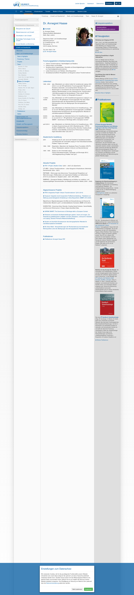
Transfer (47, 11)
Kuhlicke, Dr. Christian (24, 94)
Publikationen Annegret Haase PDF (55, 239)
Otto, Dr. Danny (22, 100)
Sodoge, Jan (21, 109)
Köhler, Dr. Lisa (22, 92)
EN (119, 3)
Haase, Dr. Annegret (23, 81)
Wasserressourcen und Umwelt (25, 32)
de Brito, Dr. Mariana (23, 71)
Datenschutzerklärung (52, 583)
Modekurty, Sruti (22, 96)
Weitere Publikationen (102, 340)
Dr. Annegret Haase (50, 51)
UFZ (21, 11)
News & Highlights (22, 56)
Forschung (28, 11)
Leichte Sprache (80, 3)
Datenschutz (100, 3)
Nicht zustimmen (77, 589)
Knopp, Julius (21, 90)
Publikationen (21, 111)
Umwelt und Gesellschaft (23, 47)
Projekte (19, 62)
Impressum (90, 3)
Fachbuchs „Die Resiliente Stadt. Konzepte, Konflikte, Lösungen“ (104, 279)
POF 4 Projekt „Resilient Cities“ (54, 166)
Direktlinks (109, 3)
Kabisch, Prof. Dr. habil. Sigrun (26, 88)
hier (115, 69)
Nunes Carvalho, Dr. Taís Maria (26, 98)
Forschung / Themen (23, 59)
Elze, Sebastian (22, 75)
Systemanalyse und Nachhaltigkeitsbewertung (23, 117)
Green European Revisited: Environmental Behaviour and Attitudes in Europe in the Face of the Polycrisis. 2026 (106, 127)
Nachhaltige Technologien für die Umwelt (25, 39)
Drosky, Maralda (22, 73)
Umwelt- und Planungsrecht (24, 124)
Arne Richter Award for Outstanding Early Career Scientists (106, 80)
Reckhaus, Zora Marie (24, 102)
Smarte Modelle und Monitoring (25, 44)
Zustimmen (88, 589)
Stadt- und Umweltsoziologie (24, 53)
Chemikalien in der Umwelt (23, 35)
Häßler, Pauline (22, 83)
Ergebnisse (102, 193)
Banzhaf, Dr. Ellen (23, 66)
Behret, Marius (22, 68)
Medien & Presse (58, 11)
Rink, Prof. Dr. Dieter (23, 104)
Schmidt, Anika (22, 106)
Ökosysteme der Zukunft (23, 29)
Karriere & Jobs (82, 11)
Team (19, 64)
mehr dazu (99, 52)
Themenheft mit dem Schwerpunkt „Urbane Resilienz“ (106, 225)
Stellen (19, 114)
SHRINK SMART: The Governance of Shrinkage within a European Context (66, 211)
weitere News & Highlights (103, 93)
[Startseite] (16, 11)
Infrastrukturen (38, 11)
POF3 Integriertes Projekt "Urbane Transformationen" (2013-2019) (64, 192)
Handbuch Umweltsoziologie (110, 317)
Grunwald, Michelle (23, 79)
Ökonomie (19, 51)
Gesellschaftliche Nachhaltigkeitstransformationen (106, 28)
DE (116, 3)
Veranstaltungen (70, 11)
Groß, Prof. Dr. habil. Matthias (26, 77)
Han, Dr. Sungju (22, 85)
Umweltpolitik (20, 121)
